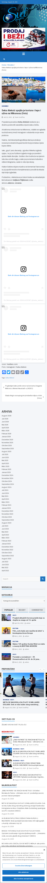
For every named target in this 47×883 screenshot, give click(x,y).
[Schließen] (44, 849)
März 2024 (5, 502)
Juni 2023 (5, 529)
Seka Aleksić (10, 378)
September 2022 (8, 556)
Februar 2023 (6, 541)
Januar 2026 (6, 436)
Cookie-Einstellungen (23, 866)
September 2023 (8, 520)
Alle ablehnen (23, 872)
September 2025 (8, 448)
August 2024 (6, 487)
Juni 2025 (5, 457)
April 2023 (5, 535)
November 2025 (7, 442)
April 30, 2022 (18, 623)
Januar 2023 (6, 544)
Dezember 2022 (7, 547)
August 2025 (6, 451)
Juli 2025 (5, 454)
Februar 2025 (6, 469)
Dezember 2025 (7, 440)
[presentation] (40, 669)
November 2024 (7, 478)
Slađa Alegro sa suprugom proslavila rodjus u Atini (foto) (23, 397)
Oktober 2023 (7, 517)
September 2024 (8, 484)
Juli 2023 (5, 526)
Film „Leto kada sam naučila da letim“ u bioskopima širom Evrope (28, 632)
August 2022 (6, 559)
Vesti (14, 615)
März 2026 (5, 431)
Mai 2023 (5, 532)
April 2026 (5, 428)
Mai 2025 (5, 460)
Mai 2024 (5, 496)
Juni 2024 (5, 493)
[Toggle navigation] (23, 53)
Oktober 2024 (7, 481)
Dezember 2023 (7, 511)
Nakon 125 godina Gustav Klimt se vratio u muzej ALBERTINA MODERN (29, 645)
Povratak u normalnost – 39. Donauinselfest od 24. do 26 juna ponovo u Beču (26, 659)
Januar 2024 (6, 508)
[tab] (8, 610)
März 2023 (5, 538)
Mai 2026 (5, 425)
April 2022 (5, 570)
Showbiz (5, 106)
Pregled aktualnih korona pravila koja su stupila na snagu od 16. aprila (29, 619)
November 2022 (7, 550)
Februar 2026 (6, 434)
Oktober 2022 (7, 553)
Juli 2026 (5, 419)
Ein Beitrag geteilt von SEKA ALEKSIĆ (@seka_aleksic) (23, 241)
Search (42, 578)
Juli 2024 (5, 490)
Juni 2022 (5, 565)
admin (28, 623)
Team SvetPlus (20, 117)
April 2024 (5, 499)
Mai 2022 (5, 567)
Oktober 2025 (7, 445)
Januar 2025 (6, 472)
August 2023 (6, 523)
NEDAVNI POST (8, 732)
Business (6, 700)
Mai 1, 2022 (18, 636)
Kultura (15, 628)
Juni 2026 (5, 422)
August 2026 (6, 416)
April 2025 (5, 463)
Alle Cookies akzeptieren (23, 879)
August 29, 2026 (10, 707)
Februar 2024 (6, 505)
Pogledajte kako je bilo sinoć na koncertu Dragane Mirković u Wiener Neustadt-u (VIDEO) (23, 387)
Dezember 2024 (7, 475)
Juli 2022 (5, 562)
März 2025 (5, 466)
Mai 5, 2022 (18, 662)
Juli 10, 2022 (8, 117)
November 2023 (7, 514)
